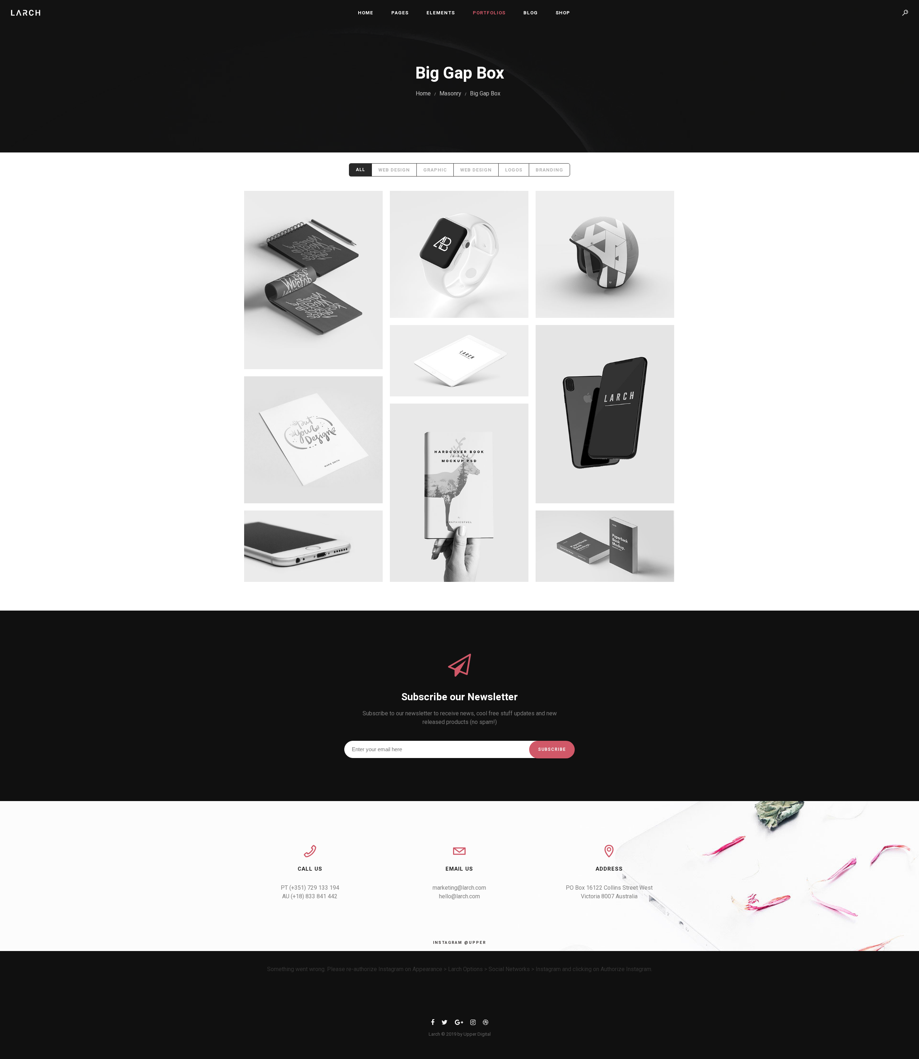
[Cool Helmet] (605, 254)
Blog (530, 12)
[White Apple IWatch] (459, 254)
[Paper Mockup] (313, 439)
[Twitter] (444, 1023)
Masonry (450, 93)
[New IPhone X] (605, 414)
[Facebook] (432, 1023)
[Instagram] (473, 1023)
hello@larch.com (459, 896)
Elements (440, 12)
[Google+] (459, 1023)
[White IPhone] (313, 546)
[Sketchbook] (313, 280)
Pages (400, 12)
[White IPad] (459, 360)
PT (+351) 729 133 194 (310, 887)
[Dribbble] (485, 1023)
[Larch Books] (605, 546)
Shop (563, 12)
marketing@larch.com (459, 887)
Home (365, 12)
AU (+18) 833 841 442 (309, 896)
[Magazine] (459, 493)
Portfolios (489, 12)
